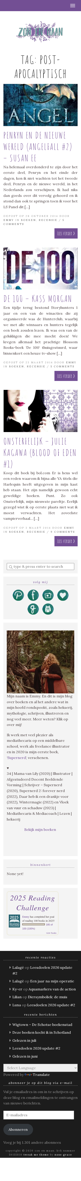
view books (51, 932)
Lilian (17, 997)
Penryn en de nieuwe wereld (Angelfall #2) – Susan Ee (37, 146)
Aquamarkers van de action (52, 989)
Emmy (8, 220)
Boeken (28, 220)
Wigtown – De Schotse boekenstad (42, 1024)
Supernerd (16, 757)
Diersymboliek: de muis (47, 997)
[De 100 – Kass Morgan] (40, 268)
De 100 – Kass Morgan (37, 298)
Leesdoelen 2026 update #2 (51, 1005)
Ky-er (17, 989)
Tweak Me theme (36, 1154)
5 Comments (62, 366)
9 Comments (63, 531)
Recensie (48, 220)
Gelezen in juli (24, 1040)
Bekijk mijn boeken (40, 829)
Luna (16, 1005)
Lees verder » (66, 233)
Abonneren (18, 1129)
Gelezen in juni (25, 1056)
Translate (41, 1074)
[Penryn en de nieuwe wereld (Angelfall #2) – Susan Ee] (40, 105)
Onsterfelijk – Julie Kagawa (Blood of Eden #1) (40, 452)
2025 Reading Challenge (32, 902)
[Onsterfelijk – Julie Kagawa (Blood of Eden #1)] (40, 411)
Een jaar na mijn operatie (52, 981)
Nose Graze (63, 1154)
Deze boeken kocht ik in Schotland (41, 1032)
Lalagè (18, 967)
